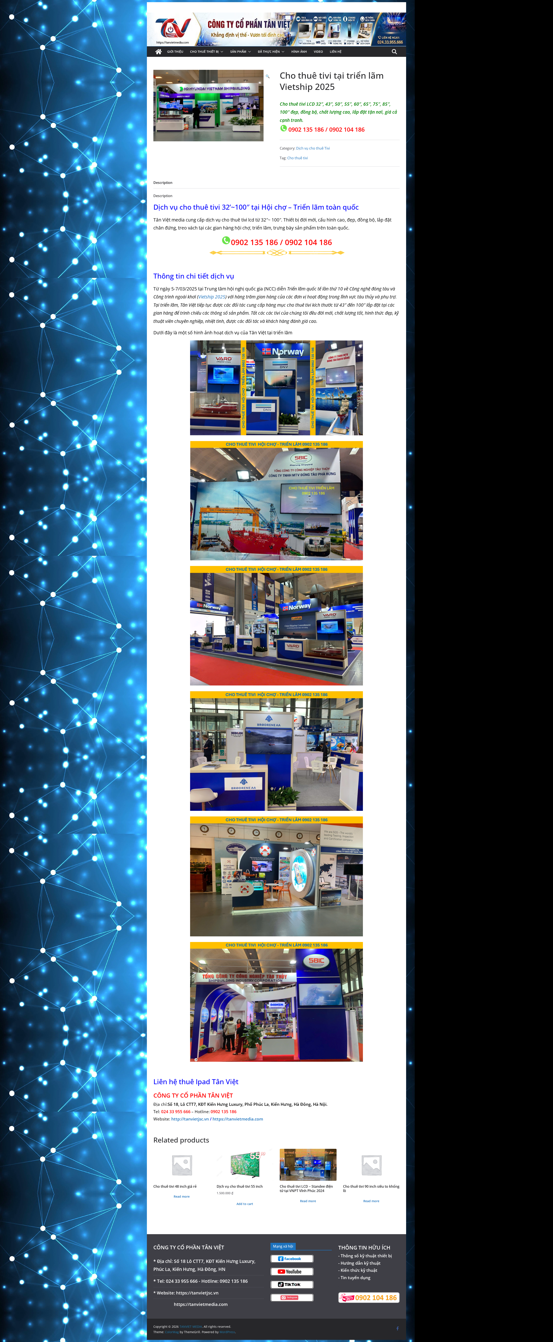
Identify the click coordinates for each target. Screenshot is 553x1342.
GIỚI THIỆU (175, 51)
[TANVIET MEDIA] (276, 15)
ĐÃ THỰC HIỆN (269, 51)
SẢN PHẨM (238, 51)
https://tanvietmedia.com (238, 1119)
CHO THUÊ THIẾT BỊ (204, 51)
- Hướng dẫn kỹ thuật (359, 1263)
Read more (182, 1196)
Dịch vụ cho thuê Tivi (313, 148)
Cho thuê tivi (297, 158)
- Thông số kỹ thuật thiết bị (365, 1255)
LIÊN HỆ (336, 51)
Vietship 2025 (211, 297)
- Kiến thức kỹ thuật (357, 1270)
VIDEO (318, 51)
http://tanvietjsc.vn (190, 1119)
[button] (221, 52)
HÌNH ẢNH (299, 51)
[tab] (162, 184)
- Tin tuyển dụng (354, 1277)
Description (162, 182)
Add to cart (245, 1204)
